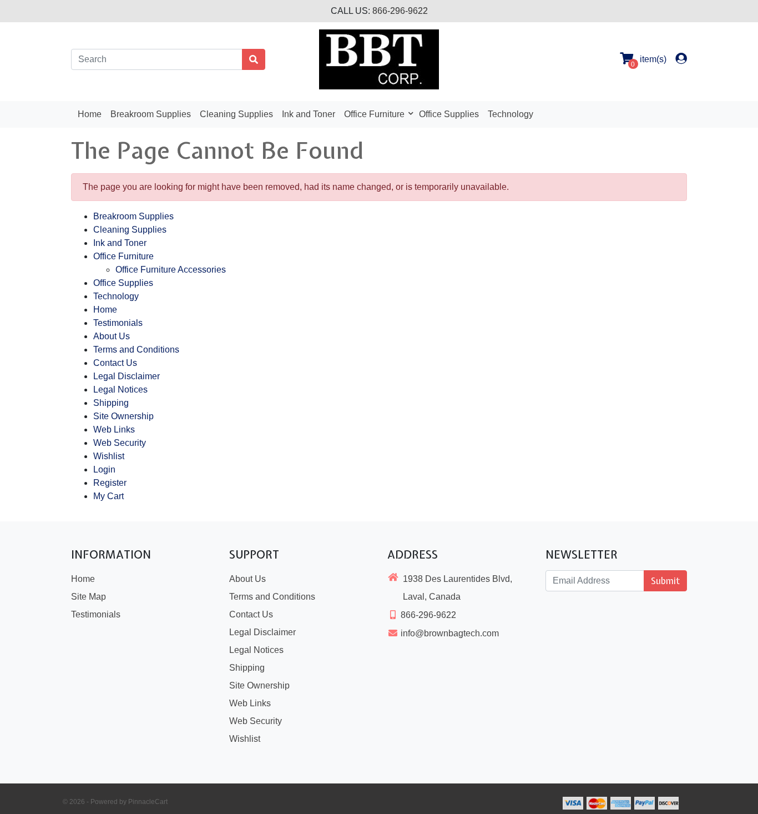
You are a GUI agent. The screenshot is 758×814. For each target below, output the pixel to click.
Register (110, 483)
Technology (510, 114)
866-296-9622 (400, 11)
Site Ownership (123, 416)
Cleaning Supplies (236, 114)
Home (90, 114)
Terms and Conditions (136, 349)
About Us (111, 336)
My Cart (108, 496)
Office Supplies (449, 114)
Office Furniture (375, 114)
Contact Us (115, 363)
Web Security (119, 443)
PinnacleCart (148, 802)
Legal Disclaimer (126, 376)
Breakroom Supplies (150, 114)
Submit (665, 581)
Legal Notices (120, 389)
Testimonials (118, 323)
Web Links (114, 429)
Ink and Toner (308, 114)
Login (104, 469)
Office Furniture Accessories (170, 269)
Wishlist (108, 456)
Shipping (111, 403)
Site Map (88, 596)
